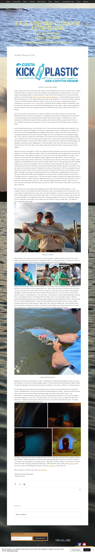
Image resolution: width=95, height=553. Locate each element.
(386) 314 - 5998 (62, 539)
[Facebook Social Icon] (79, 544)
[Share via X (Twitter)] (20, 484)
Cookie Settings (76, 550)
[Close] (93, 550)
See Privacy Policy (12, 551)
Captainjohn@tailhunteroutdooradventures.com (47, 42)
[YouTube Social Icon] (84, 544)
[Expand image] (25, 274)
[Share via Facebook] (15, 484)
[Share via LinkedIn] (24, 484)
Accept (87, 550)
